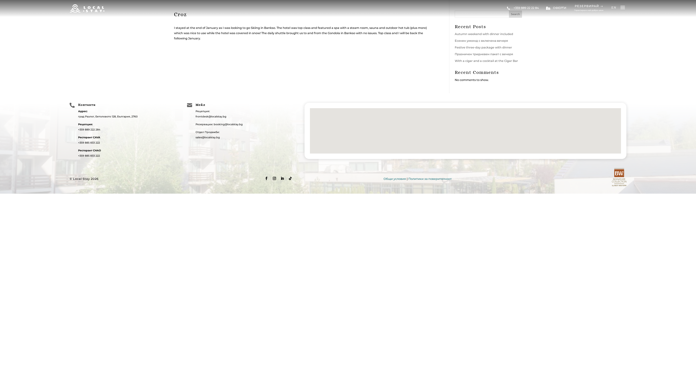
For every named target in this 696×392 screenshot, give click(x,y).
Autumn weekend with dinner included (484, 34)
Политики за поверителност (430, 179)
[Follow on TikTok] (290, 178)
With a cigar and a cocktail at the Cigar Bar (486, 61)
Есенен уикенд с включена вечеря (481, 40)
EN (613, 7)
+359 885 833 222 (89, 142)
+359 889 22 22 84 (526, 8)
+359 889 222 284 (89, 129)
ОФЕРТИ (559, 8)
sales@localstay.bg (208, 137)
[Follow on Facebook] (266, 178)
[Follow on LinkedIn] (282, 178)
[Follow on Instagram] (274, 178)
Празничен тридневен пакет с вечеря (484, 54)
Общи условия (395, 179)
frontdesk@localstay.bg (211, 116)
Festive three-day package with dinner (483, 47)
